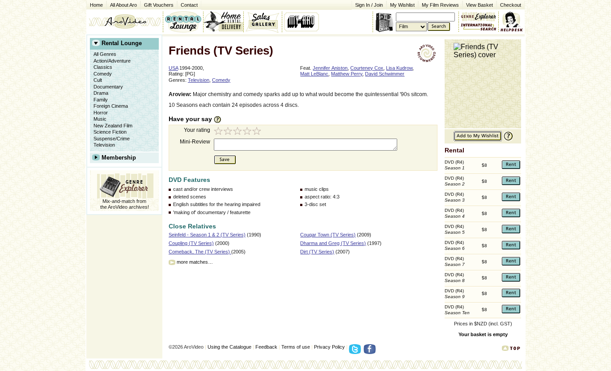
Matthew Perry (346, 73)
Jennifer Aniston (330, 68)
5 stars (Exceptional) (258, 132)
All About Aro (123, 5)
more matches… (195, 262)
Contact (187, 4)
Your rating (197, 130)
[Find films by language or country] (478, 27)
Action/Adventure (112, 60)
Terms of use (295, 347)
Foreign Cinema (110, 106)
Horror (100, 112)
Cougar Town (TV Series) (328, 234)
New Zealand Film (112, 125)
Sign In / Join (369, 5)
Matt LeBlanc (314, 73)
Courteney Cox (366, 68)
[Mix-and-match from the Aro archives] (478, 15)
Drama (100, 93)
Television (104, 145)
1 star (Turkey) (219, 132)
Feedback (266, 347)
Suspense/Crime (111, 138)
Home (96, 5)
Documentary (108, 86)
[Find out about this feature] (507, 139)
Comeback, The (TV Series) (200, 251)
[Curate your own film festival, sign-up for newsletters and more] (302, 21)
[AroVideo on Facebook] (371, 351)
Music (99, 119)
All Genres (104, 54)
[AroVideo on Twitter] (356, 351)
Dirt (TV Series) (317, 251)
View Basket (477, 4)
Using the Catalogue (229, 347)
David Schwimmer (384, 73)
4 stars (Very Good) (248, 132)
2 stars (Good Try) (228, 132)
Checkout (510, 5)
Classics (102, 67)
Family (100, 99)
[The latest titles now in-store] (183, 21)
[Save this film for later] (478, 139)
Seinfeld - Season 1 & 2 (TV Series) (207, 234)
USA (173, 68)
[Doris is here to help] (512, 21)
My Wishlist (402, 5)
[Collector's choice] (262, 21)
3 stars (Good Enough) (238, 132)
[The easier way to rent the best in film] (223, 21)
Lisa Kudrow (399, 68)
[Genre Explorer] (124, 184)
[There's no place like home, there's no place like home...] (124, 21)
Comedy (102, 73)
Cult (97, 80)
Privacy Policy (329, 347)
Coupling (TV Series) (191, 243)
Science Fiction (110, 132)
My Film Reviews (440, 5)
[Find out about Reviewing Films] (220, 119)
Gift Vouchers (159, 5)
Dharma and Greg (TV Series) (333, 243)
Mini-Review (195, 142)
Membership (119, 157)
